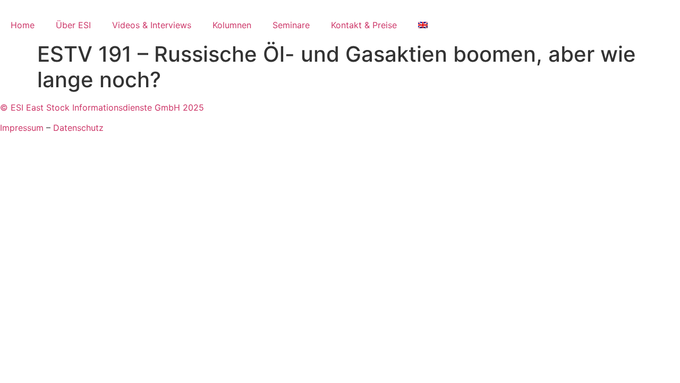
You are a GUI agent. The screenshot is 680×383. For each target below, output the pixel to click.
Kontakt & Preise (364, 25)
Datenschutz (78, 127)
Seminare (291, 25)
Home (23, 25)
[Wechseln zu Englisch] (422, 25)
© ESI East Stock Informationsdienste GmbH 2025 (102, 107)
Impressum (22, 127)
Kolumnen (231, 25)
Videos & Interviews (151, 25)
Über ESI (73, 25)
